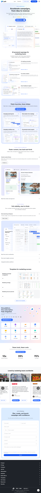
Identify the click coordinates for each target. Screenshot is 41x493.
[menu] (20, 473)
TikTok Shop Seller (17, 490)
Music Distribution (26, 490)
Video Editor (22, 490)
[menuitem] (20, 463)
